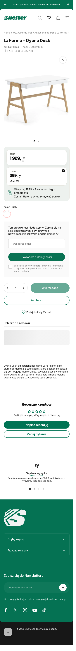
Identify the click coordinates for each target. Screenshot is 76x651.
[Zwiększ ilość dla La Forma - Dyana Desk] (23, 288)
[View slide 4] (43, 489)
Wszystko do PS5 (22, 32)
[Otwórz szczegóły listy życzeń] (49, 18)
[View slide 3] (39, 489)
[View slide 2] (34, 489)
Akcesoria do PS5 (44, 32)
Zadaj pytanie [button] (36, 434)
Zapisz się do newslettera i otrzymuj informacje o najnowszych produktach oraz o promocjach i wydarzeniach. (38, 268)
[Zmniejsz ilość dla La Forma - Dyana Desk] (8, 288)
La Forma (13, 46)
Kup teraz (36, 300)
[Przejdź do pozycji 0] (34, 141)
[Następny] (68, 4)
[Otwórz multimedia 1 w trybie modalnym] (63, 60)
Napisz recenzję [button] (36, 425)
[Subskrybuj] (63, 587)
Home (7, 32)
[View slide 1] (30, 489)
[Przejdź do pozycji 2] (39, 141)
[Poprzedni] (5, 4)
